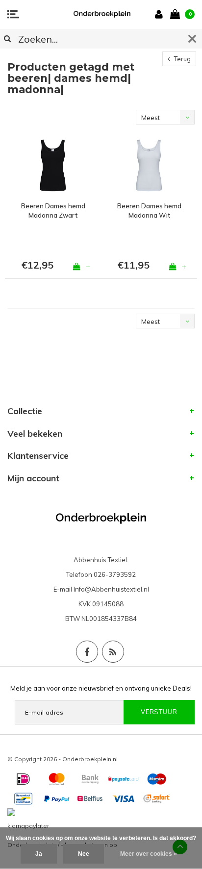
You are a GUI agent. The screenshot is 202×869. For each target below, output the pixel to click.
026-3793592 (115, 574)
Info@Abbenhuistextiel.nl (111, 589)
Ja (38, 853)
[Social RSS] (113, 652)
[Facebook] (87, 652)
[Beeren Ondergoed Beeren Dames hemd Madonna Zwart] (53, 165)
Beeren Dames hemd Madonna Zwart (53, 210)
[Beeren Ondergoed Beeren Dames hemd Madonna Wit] (149, 165)
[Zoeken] (7, 39)
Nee (83, 853)
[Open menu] (13, 14)
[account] (161, 14)
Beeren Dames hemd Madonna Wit (149, 210)
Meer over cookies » (148, 853)
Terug (182, 59)
